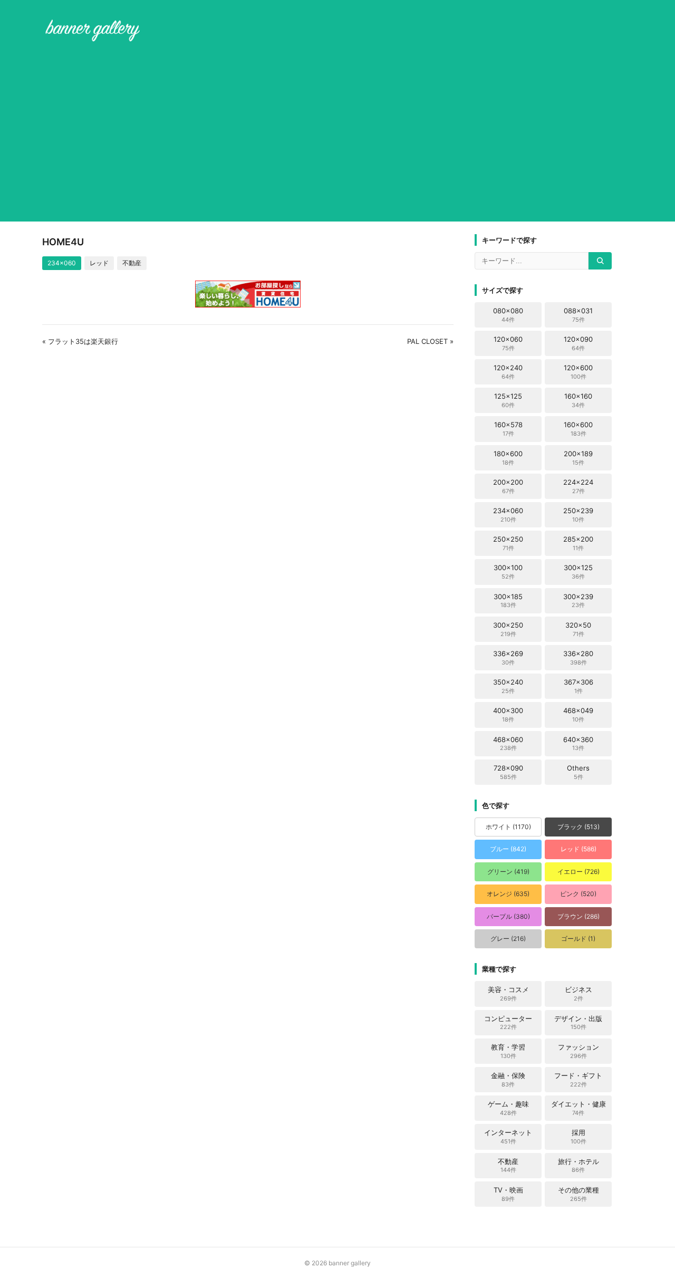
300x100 (508, 571)
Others (578, 772)
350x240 (508, 686)
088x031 (578, 314)
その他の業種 (578, 1194)
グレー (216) (508, 939)
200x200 (508, 486)
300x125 (578, 571)
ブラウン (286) (578, 916)
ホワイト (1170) (508, 827)
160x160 (578, 400)
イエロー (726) (578, 872)
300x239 (578, 600)
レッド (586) (578, 849)
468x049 (578, 714)
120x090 (578, 343)
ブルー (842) (508, 849)
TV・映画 (508, 1194)
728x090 (508, 772)
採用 (578, 1136)
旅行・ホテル (578, 1165)
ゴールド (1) (578, 939)
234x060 (61, 263)
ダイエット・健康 (578, 1108)
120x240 (508, 371)
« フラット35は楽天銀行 (80, 341)
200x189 (578, 457)
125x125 (508, 400)
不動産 (131, 263)
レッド (99, 263)
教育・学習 (508, 1051)
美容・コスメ (508, 993)
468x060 (508, 743)
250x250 (508, 543)
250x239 (578, 514)
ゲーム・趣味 (508, 1108)
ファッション (578, 1051)
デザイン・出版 (578, 1022)
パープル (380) (508, 916)
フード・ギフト (578, 1079)
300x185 (508, 600)
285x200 (578, 543)
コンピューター (508, 1022)
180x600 (508, 457)
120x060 (508, 343)
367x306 (578, 686)
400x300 (508, 714)
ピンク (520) (578, 894)
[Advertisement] (337, 134)
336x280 (578, 657)
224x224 (578, 486)
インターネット (508, 1136)
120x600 (578, 371)
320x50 (578, 629)
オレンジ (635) (508, 894)
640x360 (578, 743)
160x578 (508, 428)
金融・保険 (508, 1079)
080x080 (508, 314)
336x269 (508, 657)
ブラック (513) (578, 827)
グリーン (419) (508, 872)
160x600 (578, 428)
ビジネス (578, 993)
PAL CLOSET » (430, 341)
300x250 (508, 629)
